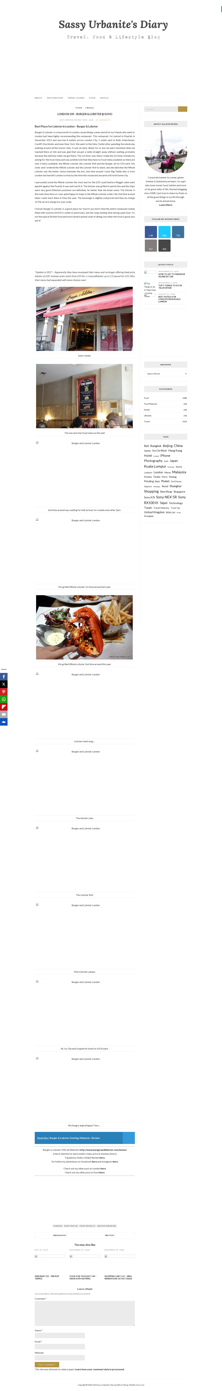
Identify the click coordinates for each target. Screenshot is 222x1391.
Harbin (147, 450)
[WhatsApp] (4, 699)
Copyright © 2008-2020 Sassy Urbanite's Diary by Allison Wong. (103, 1385)
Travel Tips (175, 508)
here (102, 1157)
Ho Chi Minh (159, 450)
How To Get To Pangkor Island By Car (171, 275)
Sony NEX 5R (71, 1226)
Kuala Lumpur (155, 466)
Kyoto (179, 466)
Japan (174, 460)
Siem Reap (166, 491)
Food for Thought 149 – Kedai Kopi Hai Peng (83, 1277)
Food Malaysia (150, 404)
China (178, 445)
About (39, 98)
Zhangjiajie (149, 516)
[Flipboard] (4, 707)
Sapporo (148, 486)
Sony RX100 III (87, 1226)
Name (39, 1330)
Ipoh (166, 461)
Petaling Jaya (152, 481)
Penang (173, 476)
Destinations (55, 98)
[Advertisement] (111, 71)
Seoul (165, 486)
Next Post (109, 1235)
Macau (167, 472)
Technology (176, 503)
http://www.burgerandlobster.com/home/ (103, 1149)
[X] (4, 684)
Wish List (170, 512)
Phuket (165, 481)
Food (92, 98)
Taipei (163, 503)
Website (39, 1352)
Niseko (148, 476)
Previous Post (59, 1235)
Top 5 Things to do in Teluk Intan (170, 286)
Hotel (148, 455)
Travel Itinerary (161, 507)
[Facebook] (4, 676)
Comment (41, 1298)
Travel (89, 108)
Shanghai (175, 486)
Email (38, 1341)
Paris (164, 476)
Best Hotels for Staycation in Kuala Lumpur (169, 299)
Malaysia (179, 472)
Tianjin (148, 507)
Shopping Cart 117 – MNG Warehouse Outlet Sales (118, 1277)
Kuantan (171, 467)
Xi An (179, 512)
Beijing (167, 446)
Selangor (156, 486)
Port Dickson (176, 481)
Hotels (104, 98)
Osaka (156, 476)
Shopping (151, 491)
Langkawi (148, 472)
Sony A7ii (149, 497)
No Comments (103, 120)
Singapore (179, 491)
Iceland (156, 456)
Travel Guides (76, 98)
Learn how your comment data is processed (99, 1369)
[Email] (4, 714)
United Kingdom (106, 1226)
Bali (146, 446)
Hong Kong (175, 450)
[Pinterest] (4, 692)
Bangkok (155, 446)
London (57, 1226)
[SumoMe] (4, 722)
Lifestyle (147, 415)
